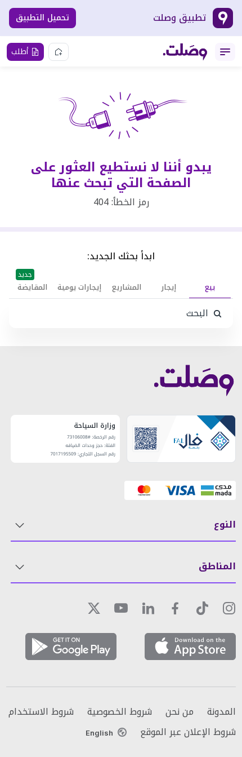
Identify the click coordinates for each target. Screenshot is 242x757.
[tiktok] (202, 608)
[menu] (225, 52)
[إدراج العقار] (58, 52)
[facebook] (175, 608)
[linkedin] (148, 608)
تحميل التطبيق (42, 17)
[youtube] (121, 608)
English (99, 732)
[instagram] (229, 608)
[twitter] (94, 608)
